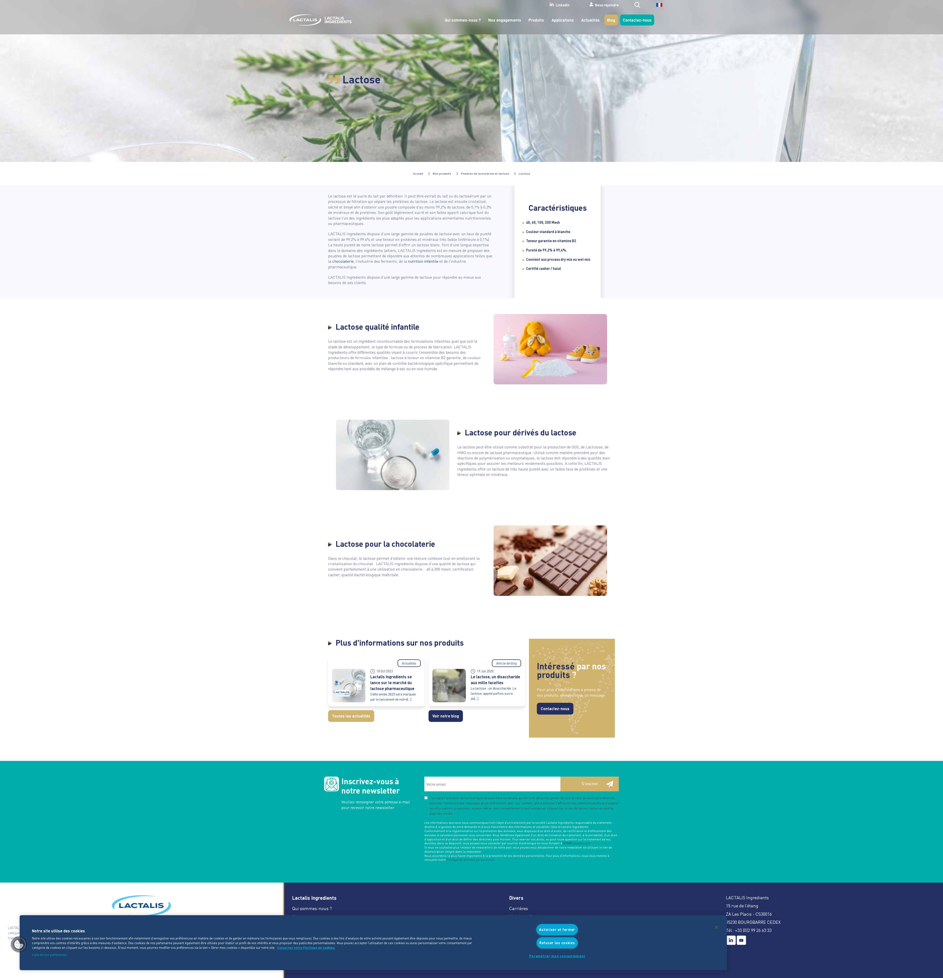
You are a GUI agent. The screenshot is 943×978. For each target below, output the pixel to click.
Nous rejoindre (607, 4)
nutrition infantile (423, 261)
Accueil (418, 173)
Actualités (590, 19)
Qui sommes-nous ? (463, 19)
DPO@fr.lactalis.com (576, 843)
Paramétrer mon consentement (557, 956)
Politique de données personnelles (470, 859)
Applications (563, 19)
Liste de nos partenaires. (49, 955)
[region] (373, 942)
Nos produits (442, 173)
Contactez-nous (637, 19)
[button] (19, 944)
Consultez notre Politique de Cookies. (306, 948)
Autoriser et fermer (557, 929)
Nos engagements (504, 19)
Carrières (518, 908)
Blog (611, 19)
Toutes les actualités (351, 715)
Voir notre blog (445, 715)
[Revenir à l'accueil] (319, 20)
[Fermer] (716, 927)
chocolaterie (343, 261)
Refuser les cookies (557, 942)
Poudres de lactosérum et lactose (485, 173)
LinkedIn (562, 5)
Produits (536, 19)
